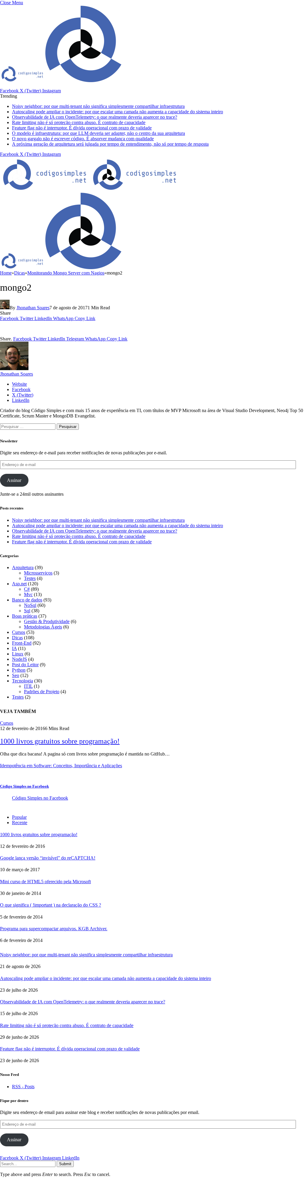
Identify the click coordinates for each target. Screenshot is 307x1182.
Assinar (14, 480)
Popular (19, 817)
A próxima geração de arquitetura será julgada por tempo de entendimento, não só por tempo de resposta (110, 144)
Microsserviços (38, 572)
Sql (27, 610)
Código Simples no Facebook (24, 786)
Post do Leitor (25, 664)
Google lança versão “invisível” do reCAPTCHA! (47, 857)
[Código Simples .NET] (90, 189)
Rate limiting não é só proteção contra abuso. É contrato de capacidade (78, 122)
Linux (17, 653)
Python (18, 670)
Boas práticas (24, 616)
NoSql (30, 605)
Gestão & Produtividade (47, 621)
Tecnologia (22, 680)
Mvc (28, 594)
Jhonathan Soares (32, 307)
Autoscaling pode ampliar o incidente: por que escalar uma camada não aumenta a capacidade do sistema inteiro (117, 111)
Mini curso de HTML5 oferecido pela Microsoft (45, 881)
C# (27, 589)
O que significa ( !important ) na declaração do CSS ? (50, 904)
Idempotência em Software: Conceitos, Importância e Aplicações (61, 765)
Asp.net (19, 583)
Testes (30, 578)
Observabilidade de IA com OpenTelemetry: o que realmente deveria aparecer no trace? (94, 117)
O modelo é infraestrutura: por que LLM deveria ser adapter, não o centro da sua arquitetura (98, 133)
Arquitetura (23, 567)
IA (14, 648)
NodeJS (19, 659)
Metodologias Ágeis (43, 626)
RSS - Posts (23, 1086)
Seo (15, 675)
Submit (65, 1164)
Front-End (21, 643)
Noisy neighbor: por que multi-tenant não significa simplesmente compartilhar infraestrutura (98, 106)
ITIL (28, 686)
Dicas (17, 637)
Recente (19, 822)
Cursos (18, 632)
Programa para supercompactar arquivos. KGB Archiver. (53, 928)
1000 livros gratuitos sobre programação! (60, 741)
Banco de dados (27, 599)
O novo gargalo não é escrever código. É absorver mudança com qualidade (83, 138)
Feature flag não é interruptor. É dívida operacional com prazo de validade (82, 127)
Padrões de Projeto (41, 691)
